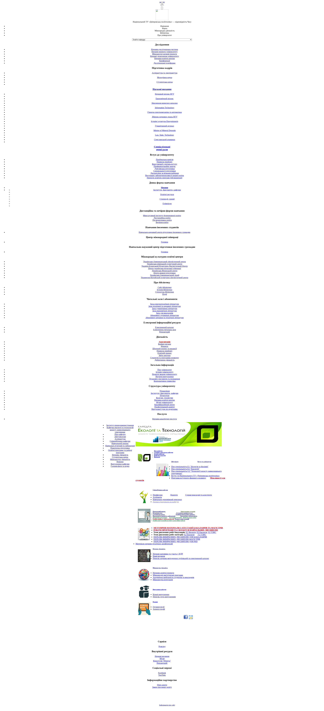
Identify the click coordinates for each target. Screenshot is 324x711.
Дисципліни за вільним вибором (164, 173)
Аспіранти (157, 497)
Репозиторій (164, 332)
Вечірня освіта (162, 222)
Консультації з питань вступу (164, 164)
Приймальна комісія (164, 159)
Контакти (157, 457)
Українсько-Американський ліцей (164, 275)
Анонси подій (159, 609)
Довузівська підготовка (165, 169)
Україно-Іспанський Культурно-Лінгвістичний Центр (164, 266)
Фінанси (164, 346)
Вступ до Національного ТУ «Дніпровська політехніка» (195, 476)
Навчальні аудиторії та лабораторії (120, 446)
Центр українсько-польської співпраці (164, 268)
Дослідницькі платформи (164, 63)
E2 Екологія (201, 532)
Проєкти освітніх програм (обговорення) (164, 178)
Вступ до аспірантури (204, 461)
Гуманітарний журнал (164, 126)
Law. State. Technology (164, 135)
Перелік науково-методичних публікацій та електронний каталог (181, 558)
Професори (158, 495)
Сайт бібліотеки (164, 287)
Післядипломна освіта (162, 220)
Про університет (164, 370)
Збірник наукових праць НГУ (164, 117)
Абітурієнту (175, 461)
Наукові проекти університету (164, 52)
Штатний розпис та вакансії (165, 349)
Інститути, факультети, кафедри (167, 190)
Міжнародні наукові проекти (164, 54)
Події (164, 294)
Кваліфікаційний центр (164, 405)
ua (160, 2)
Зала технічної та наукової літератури (164, 306)
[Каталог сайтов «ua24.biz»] (191, 618)
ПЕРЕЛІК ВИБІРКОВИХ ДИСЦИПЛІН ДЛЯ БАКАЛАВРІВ (180, 537)
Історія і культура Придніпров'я (164, 121)
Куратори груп (157, 513)
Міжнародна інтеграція (163, 580)
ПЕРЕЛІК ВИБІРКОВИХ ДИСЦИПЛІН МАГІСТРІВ (177, 539)
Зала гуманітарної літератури (164, 308)
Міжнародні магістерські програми (168, 575)
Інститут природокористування (120, 425)
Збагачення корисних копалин (164, 103)
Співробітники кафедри (120, 441)
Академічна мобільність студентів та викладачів (173, 577)
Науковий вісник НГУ (164, 94)
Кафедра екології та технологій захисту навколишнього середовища (120, 429)
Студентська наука (165, 82)
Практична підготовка (120, 448)
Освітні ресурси (167, 194)
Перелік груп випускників (164, 597)
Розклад (162, 646)
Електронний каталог (164, 327)
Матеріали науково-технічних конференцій (154, 544)
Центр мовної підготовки (165, 273)
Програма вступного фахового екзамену (188, 478)
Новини (120, 462)
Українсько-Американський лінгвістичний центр (164, 262)
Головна (164, 242)
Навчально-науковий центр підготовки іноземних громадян (164, 232)
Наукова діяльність (120, 455)
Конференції (164, 61)
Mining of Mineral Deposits (165, 130)
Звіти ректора (164, 355)
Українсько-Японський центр (164, 271)
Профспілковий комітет (164, 407)
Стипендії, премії (167, 199)
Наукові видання (162, 89)
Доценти (174, 495)
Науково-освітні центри (164, 58)
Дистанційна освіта (162, 218)
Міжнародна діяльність (120, 459)
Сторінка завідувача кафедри (163, 452)
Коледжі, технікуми (164, 398)
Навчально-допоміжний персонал (167, 499)
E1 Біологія (191, 532)
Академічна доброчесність (188, 516)
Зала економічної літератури (164, 311)
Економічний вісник (164, 99)
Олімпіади (167, 203)
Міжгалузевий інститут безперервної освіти (162, 215)
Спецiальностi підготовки (164, 171)
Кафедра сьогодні (160, 455)
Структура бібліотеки (164, 292)
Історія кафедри (159, 454)
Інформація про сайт (167, 705)
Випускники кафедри (120, 464)
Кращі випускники (161, 594)
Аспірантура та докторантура (164, 73)
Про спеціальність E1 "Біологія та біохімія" (189, 467)
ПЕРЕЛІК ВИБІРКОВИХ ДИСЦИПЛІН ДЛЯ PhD (176, 541)
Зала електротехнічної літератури (164, 304)
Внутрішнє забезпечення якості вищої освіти (164, 175)
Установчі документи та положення (164, 379)
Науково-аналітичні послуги (164, 419)
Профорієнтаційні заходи (164, 166)
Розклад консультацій (182, 519)
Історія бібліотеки (164, 290)
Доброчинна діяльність (165, 360)
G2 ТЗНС (211, 532)
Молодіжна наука (164, 77)
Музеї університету (164, 402)
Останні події (158, 607)
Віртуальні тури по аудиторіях (164, 409)
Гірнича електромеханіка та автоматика (164, 112)
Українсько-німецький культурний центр (164, 264)
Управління (165, 391)
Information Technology (164, 108)
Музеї (162, 659)
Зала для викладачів (164, 313)
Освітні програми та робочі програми (120, 451)
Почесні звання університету (164, 374)
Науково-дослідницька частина (164, 49)
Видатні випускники (165, 376)
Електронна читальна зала (164, 330)
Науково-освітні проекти (163, 573)
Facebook (162, 673)
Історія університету (164, 372)
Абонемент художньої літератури (164, 315)
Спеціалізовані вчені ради (162, 148)
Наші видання (159, 556)
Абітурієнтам (120, 437)
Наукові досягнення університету (164, 56)
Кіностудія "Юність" (162, 661)
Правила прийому (164, 162)
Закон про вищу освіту (162, 687)
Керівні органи (164, 344)
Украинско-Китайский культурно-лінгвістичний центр (164, 277)
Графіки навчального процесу (185, 514)
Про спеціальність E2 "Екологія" (185, 469)
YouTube (162, 675)
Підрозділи (164, 395)
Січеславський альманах (164, 139)
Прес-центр (162, 685)
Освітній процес (164, 353)
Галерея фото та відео (120, 466)
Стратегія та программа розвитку (164, 358)
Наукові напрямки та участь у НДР (168, 554)
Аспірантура (120, 439)
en (164, 2)
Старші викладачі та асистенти (198, 495)
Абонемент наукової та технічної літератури (165, 318)
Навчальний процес (120, 443)
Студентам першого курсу (184, 513)
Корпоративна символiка (164, 381)
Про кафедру (120, 434)
